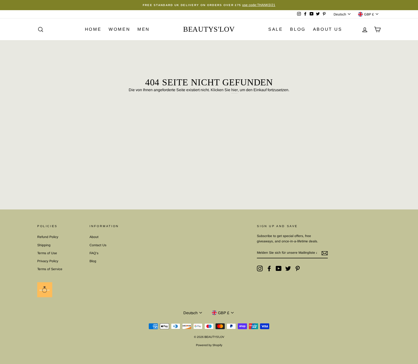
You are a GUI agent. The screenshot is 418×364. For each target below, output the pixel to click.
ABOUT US (327, 29)
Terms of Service (49, 269)
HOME (93, 29)
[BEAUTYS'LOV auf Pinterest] (297, 268)
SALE (275, 29)
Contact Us (98, 245)
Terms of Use (47, 253)
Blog (93, 261)
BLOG (298, 29)
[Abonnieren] (324, 253)
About (94, 237)
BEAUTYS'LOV (209, 29)
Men (143, 29)
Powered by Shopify (209, 345)
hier (234, 90)
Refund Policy (47, 237)
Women (119, 29)
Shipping (44, 245)
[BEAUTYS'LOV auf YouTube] (279, 268)
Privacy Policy (47, 261)
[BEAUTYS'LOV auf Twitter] (288, 268)
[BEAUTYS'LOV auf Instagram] (260, 268)
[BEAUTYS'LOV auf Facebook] (269, 268)
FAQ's (94, 253)
